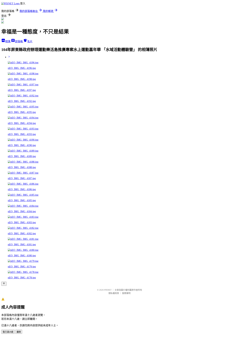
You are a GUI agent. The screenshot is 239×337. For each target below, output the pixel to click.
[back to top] (4, 284)
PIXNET (108, 290)
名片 (30, 41)
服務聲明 (126, 293)
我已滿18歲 (8, 332)
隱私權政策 (113, 293)
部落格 (19, 41)
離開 (19, 332)
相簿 (8, 41)
